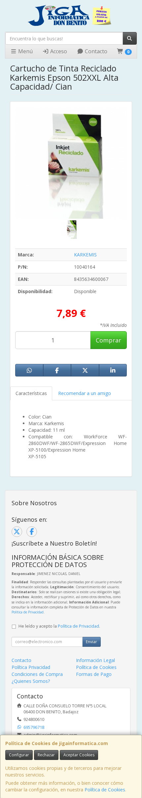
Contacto (95, 51)
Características (31, 393)
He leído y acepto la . (59, 626)
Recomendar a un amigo (84, 393)
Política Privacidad (31, 667)
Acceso (58, 51)
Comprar (108, 340)
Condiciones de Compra (37, 674)
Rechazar (46, 755)
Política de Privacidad (28, 612)
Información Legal (95, 660)
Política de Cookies (105, 789)
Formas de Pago (94, 674)
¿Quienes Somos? (31, 681)
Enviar (91, 641)
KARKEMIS (85, 254)
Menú (25, 51)
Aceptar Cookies (78, 755)
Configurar (19, 755)
